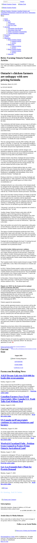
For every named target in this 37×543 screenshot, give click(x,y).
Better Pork (11, 44)
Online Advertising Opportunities (17, 31)
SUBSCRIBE (19, 364)
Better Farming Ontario (14, 39)
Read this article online (8, 463)
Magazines (7, 38)
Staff (9, 22)
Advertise (7, 27)
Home (6, 19)
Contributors (11, 23)
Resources (7, 35)
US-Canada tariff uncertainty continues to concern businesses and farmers (17, 422)
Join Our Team (12, 25)
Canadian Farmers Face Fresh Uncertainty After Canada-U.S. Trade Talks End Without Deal (18, 399)
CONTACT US (18, 367)
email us (28, 520)
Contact (6, 36)
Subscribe (10, 54)
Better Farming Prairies (14, 49)
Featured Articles (16, 41)
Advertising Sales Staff (14, 30)
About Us (7, 20)
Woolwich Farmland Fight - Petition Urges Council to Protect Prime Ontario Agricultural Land (17, 445)
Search (22, 1)
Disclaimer (4, 536)
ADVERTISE (18, 361)
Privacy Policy (11, 536)
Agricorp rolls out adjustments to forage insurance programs (23, 348)
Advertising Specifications (15, 28)
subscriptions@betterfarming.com (10, 510)
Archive (13, 43)
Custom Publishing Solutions (16, 33)
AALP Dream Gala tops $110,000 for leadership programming (18, 376)
